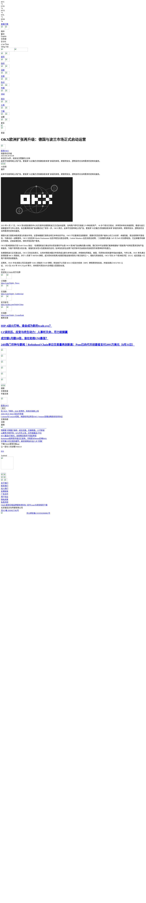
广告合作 (4, 494)
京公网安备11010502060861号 (38, 513)
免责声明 (4, 502)
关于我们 (4, 483)
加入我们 (4, 489)
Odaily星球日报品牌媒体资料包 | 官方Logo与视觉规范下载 (24, 505)
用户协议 (4, 497)
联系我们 (4, 486)
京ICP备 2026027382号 (10, 510)
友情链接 (4, 491)
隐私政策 (4, 499)
